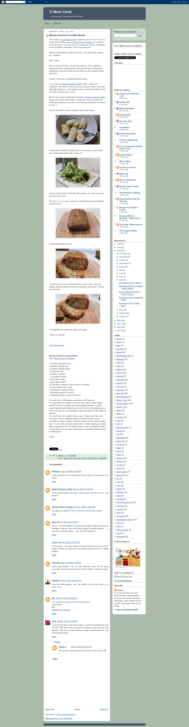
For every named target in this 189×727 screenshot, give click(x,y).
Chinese (119, 376)
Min (53, 598)
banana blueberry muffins (72, 84)
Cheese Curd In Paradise (64, 358)
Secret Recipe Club (68, 40)
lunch (118, 451)
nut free (119, 465)
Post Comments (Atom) (65, 715)
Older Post (104, 709)
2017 (119, 244)
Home (47, 23)
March (122, 310)
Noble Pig (123, 174)
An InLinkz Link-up (56, 345)
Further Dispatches (127, 134)
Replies (57, 642)
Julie (54, 621)
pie (117, 479)
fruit (79, 458)
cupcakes (120, 390)
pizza (118, 482)
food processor (122, 428)
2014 (119, 251)
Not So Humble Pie (127, 180)
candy (118, 366)
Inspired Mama (125, 155)
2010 (119, 331)
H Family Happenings (128, 140)
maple (118, 455)
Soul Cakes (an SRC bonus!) (130, 283)
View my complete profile (127, 610)
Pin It (60, 450)
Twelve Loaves (122, 530)
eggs (118, 421)
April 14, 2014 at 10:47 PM (70, 581)
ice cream (120, 445)
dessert (119, 407)
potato (118, 489)
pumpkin (119, 492)
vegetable (102, 458)
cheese (119, 370)
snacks (119, 509)
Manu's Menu (125, 161)
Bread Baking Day (123, 356)
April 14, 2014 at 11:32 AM (67, 522)
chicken (119, 373)
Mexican (119, 458)
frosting (119, 431)
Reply (54, 482)
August (122, 267)
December (123, 254)
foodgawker (124, 127)
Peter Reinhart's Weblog (129, 193)
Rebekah (55, 581)
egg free (119, 417)
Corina (55, 542)
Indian (118, 448)
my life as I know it (127, 167)
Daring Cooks (121, 400)
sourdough (120, 516)
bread (66, 458)
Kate (54, 522)
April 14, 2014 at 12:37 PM (69, 542)
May (121, 277)
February (123, 313)
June (121, 273)
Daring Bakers (122, 397)
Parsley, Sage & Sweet (128, 186)
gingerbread (121, 438)
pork (118, 485)
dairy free (73, 458)
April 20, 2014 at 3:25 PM (67, 621)
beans (118, 342)
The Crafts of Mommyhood (130, 225)
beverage (120, 349)
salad (118, 496)
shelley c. (62, 456)
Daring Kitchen (122, 404)
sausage (119, 499)
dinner (118, 410)
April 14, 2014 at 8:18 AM (83, 489)
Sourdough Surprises (124, 520)
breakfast (120, 359)
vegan (118, 533)
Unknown (56, 471)
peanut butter (121, 472)
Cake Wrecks (124, 115)
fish (117, 424)
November (123, 257)
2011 (119, 327)
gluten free (120, 441)
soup (118, 513)
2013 (119, 321)
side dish (120, 506)
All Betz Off (124, 102)
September (124, 263)
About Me (57, 23)
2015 (119, 247)
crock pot (120, 387)
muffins (119, 462)
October (122, 260)
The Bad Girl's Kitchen (61, 610)
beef (118, 346)
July (121, 270)
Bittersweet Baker (126, 109)
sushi (118, 526)
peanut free (120, 475)
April (121, 280)
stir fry (119, 523)
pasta (118, 468)
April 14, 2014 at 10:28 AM (84, 507)
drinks (118, 414)
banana (119, 339)
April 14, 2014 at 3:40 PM (71, 563)
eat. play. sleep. (126, 121)
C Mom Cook (61, 12)
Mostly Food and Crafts (62, 489)
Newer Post (49, 709)
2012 (119, 324)
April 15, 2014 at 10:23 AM (66, 598)
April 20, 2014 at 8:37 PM (81, 647)
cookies (119, 383)
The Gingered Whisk (128, 231)
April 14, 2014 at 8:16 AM (71, 471)
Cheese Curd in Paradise (82, 42)
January (122, 316)
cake (118, 363)
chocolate (120, 380)
